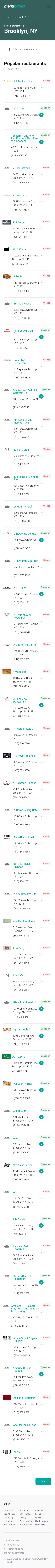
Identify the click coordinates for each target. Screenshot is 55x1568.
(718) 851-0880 (22, 318)
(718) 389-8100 (21, 1466)
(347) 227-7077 (21, 123)
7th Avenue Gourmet (26, 560)
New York (18, 17)
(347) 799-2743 (21, 1206)
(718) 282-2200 (21, 1439)
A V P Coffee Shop (24, 755)
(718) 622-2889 (22, 1098)
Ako (15, 1137)
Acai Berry (19, 948)
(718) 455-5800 (22, 377)
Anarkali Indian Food (24, 1424)
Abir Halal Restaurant (25, 921)
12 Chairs (18, 108)
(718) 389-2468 (21, 291)
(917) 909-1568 (21, 1293)
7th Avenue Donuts (25, 533)
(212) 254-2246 (22, 743)
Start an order (45, 89)
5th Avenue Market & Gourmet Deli (25, 391)
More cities (40, 1524)
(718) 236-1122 (21, 602)
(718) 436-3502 (21, 464)
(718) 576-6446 (20, 1017)
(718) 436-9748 (21, 494)
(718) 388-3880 (21, 797)
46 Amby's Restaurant (20, 362)
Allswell (17, 1192)
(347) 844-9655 (22, 851)
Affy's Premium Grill (24, 1002)
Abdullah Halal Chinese (21, 865)
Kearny (23, 1517)
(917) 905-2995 (21, 182)
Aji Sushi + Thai (23, 1083)
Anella (17, 1452)
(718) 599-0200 (21, 686)
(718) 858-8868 (21, 1412)
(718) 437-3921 (22, 347)
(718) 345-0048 (22, 632)
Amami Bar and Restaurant (22, 1277)
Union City (8, 1517)
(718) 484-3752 (21, 881)
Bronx (38, 1514)
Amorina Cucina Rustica (22, 1369)
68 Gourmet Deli (23, 506)
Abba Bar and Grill (24, 837)
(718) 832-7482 (22, 908)
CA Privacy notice (13, 1548)
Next (43, 1481)
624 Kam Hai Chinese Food (25, 478)
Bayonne (8, 1521)
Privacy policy (11, 1544)
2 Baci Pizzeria (21, 168)
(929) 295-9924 (22, 1355)
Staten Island (26, 1524)
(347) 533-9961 (21, 659)
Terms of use (11, 1540)
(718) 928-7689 (21, 1125)
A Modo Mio (19, 671)
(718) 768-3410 (22, 548)
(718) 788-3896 (21, 1179)
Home (7, 17)
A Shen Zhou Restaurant (20, 700)
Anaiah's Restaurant (24, 1397)
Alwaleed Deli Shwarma (20, 1248)
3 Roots (17, 276)
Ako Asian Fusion (23, 1165)
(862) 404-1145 (21, 935)
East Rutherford (11, 1524)
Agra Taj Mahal (21, 1029)
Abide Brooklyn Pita (25, 894)
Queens (39, 1517)
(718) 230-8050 (21, 407)
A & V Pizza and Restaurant (23, 616)
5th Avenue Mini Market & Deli (23, 421)
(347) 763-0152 (21, 989)
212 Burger (19, 222)
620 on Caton (21, 449)
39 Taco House (22, 303)
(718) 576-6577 (21, 1263)
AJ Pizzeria (18, 1056)
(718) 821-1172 (21, 716)
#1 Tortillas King (23, 81)
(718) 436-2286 (19, 155)
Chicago (39, 1510)
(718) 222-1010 (19, 1325)
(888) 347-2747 (21, 236)
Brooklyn (24, 1510)
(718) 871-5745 (20, 1071)
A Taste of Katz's (23, 728)
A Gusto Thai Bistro (24, 644)
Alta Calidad (19, 1219)
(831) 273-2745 (22, 575)
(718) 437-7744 (20, 264)
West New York (27, 1521)
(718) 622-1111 (21, 1233)
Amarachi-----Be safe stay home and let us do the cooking (25, 1308)
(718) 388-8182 (22, 824)
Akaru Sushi (20, 1110)
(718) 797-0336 (21, 209)
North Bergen (41, 1521)
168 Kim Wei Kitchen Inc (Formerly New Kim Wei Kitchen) (24, 138)
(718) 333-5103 (22, 521)
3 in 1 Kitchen (20, 249)
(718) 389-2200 (21, 1044)
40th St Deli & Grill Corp (24, 332)
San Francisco (26, 1514)
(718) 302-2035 (21, 1152)
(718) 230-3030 (21, 1385)
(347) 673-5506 (22, 770)
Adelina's (18, 975)
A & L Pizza (19, 587)
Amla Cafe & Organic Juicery (26, 1339)
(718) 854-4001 (22, 437)
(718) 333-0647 (22, 96)
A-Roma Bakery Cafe (26, 810)
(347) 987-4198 (21, 962)
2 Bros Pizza (20, 195)
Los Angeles (9, 1514)
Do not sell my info (14, 1553)
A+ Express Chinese (24, 782)
